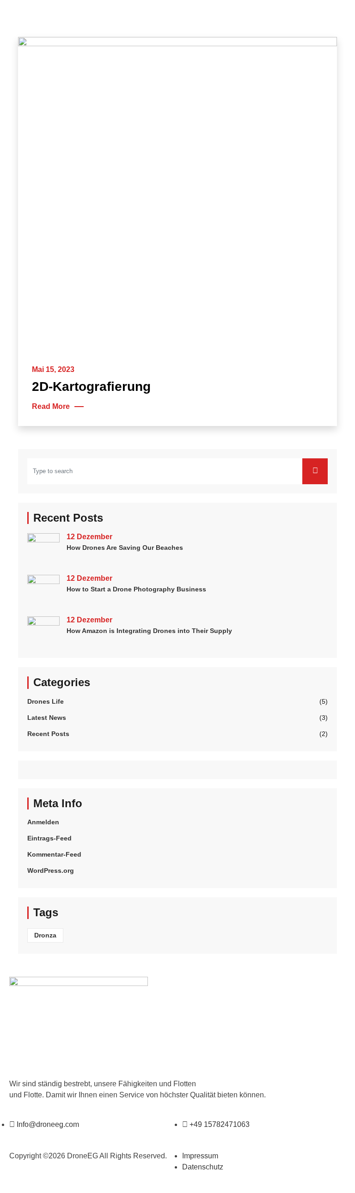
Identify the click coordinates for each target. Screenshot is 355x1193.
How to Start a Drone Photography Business (136, 589)
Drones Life (45, 701)
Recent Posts (48, 733)
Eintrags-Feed (49, 838)
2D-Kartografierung (91, 386)
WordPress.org (50, 870)
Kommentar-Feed (54, 854)
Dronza (45, 935)
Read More (51, 406)
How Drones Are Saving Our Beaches (125, 547)
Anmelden (43, 822)
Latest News (46, 717)
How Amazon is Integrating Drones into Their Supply (149, 630)
